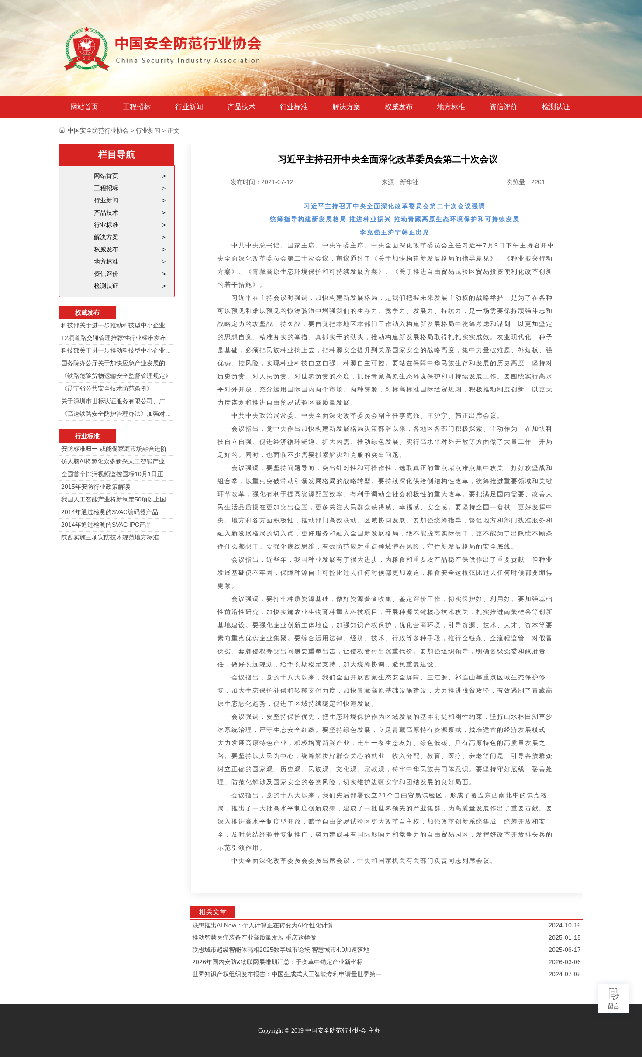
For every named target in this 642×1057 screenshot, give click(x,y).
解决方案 (346, 106)
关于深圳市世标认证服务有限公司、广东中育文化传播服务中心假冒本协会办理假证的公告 (116, 401)
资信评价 (504, 106)
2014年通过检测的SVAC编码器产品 (109, 511)
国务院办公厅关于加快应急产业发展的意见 (116, 363)
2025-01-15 (565, 937)
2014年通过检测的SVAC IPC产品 (106, 524)
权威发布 (399, 106)
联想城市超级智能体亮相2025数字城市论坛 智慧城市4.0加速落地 (280, 949)
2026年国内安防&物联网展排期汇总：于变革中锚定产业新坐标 (277, 961)
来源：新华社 (400, 181)
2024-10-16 (565, 925)
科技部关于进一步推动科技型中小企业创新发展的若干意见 (116, 325)
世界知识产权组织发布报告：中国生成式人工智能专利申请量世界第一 (287, 974)
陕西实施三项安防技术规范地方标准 (110, 537)
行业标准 (294, 106)
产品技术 (241, 106)
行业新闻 (189, 106)
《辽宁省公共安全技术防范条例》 (107, 388)
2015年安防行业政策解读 (95, 486)
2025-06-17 (565, 949)
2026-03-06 (565, 961)
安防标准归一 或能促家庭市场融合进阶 (114, 448)
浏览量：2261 (526, 181)
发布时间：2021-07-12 (262, 181)
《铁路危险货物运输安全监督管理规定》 (116, 375)
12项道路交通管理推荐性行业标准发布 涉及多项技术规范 (116, 337)
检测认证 (556, 106)
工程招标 (137, 106)
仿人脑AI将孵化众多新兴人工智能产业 (113, 461)
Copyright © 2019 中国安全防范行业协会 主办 (319, 1030)
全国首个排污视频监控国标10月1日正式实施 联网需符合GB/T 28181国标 (116, 473)
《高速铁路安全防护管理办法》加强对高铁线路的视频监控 (116, 413)
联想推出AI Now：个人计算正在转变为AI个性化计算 (263, 925)
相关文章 (213, 912)
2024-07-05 (565, 974)
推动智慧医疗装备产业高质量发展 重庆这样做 (254, 937)
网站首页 (84, 106)
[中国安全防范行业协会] (164, 48)
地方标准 (451, 106)
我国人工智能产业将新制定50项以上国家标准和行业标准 (116, 499)
